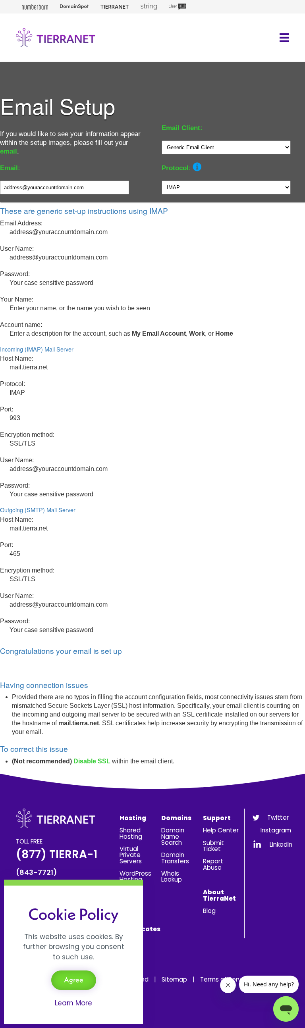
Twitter (278, 817)
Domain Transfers (175, 858)
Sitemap (174, 979)
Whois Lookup (171, 876)
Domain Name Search (172, 836)
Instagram (276, 830)
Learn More (73, 1003)
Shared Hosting (131, 833)
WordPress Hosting (135, 876)
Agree (73, 979)
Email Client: (182, 128)
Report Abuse (213, 864)
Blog (209, 911)
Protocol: (176, 168)
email (8, 151)
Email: (10, 168)
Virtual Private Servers (131, 855)
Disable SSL (91, 761)
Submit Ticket (213, 846)
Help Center (221, 830)
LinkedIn (281, 844)
